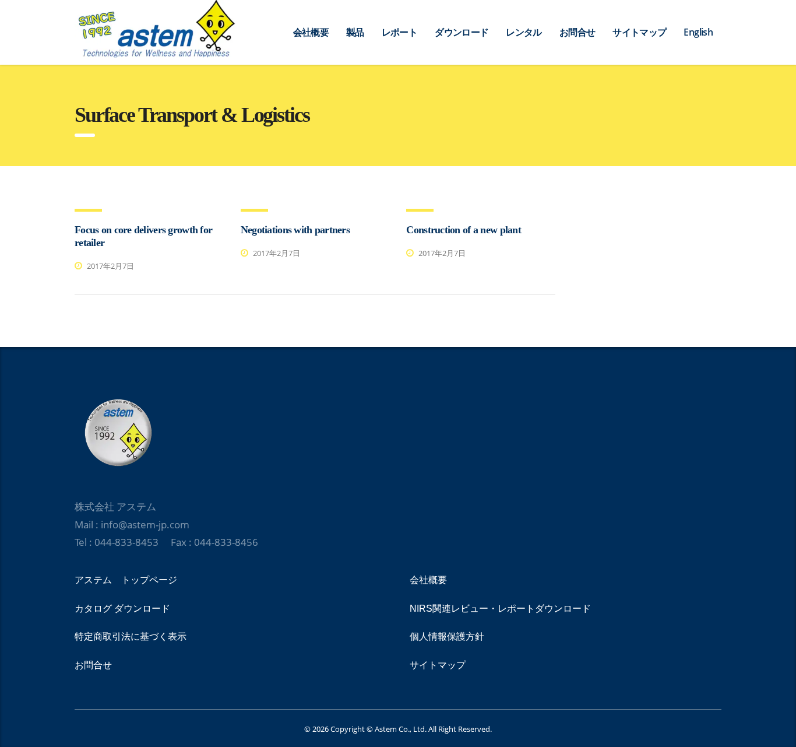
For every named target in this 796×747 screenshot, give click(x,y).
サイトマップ (639, 32)
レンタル (523, 32)
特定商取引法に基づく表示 (130, 636)
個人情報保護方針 (447, 636)
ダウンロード (461, 32)
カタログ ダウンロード (122, 608)
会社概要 (311, 32)
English (698, 32)
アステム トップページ (126, 580)
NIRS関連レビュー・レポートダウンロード (500, 608)
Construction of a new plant (463, 230)
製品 (355, 32)
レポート (399, 32)
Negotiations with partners (295, 230)
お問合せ (577, 32)
